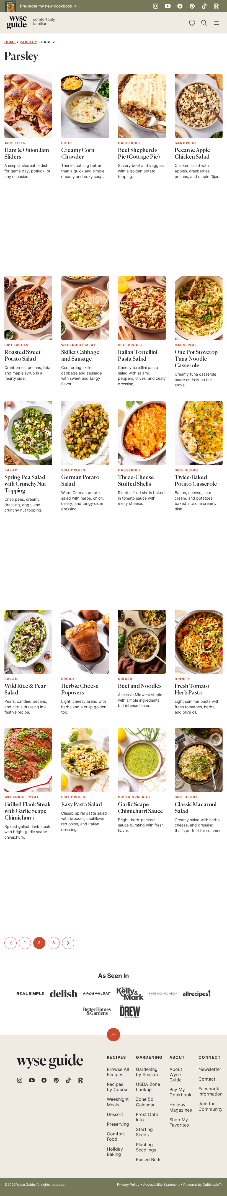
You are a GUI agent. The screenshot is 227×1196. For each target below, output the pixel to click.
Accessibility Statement (161, 1184)
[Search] (204, 23)
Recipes (116, 1057)
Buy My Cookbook (180, 1092)
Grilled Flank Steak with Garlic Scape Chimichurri (27, 811)
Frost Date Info (147, 1117)
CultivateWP (212, 1184)
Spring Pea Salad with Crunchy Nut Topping (25, 484)
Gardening (149, 1057)
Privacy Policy (128, 1184)
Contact (206, 1079)
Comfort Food (116, 1136)
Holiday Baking (115, 1151)
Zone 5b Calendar (145, 1101)
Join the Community (210, 1106)
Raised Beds (148, 1159)
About (177, 1057)
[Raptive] (216, 6)
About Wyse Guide (175, 1074)
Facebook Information (210, 1091)
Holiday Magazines (180, 1107)
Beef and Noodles (139, 686)
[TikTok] (204, 6)
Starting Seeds (144, 1132)
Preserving (118, 1124)
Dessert (115, 1114)
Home (10, 42)
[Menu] (216, 23)
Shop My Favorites (179, 1122)
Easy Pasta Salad (81, 805)
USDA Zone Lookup (148, 1086)
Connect (209, 1057)
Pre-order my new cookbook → (48, 6)
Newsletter (209, 1069)
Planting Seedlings (146, 1147)
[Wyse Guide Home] (31, 23)
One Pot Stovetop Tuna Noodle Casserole (196, 359)
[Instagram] (155, 6)
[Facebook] (180, 6)
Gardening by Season (147, 1071)
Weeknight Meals (118, 1101)
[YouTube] (168, 6)
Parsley (28, 42)
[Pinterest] (192, 6)
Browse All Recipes (118, 1071)
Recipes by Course (117, 1086)
